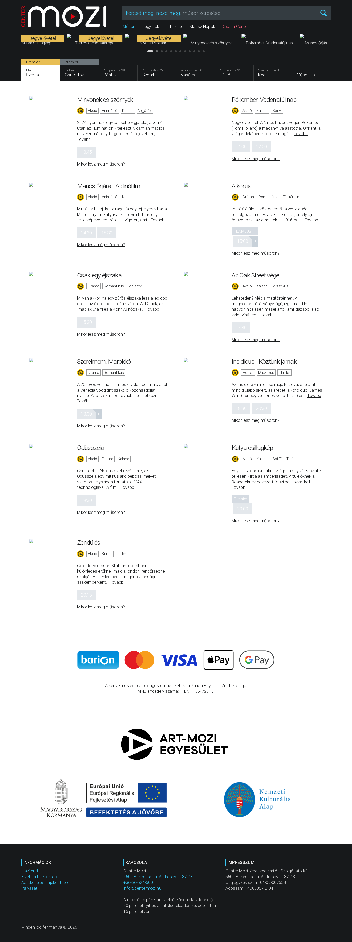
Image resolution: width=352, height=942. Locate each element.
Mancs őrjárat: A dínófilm (108, 186)
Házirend (29, 871)
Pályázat (29, 888)
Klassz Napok (202, 26)
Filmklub (174, 26)
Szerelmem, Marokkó (104, 361)
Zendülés (88, 542)
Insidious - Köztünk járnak (264, 361)
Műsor (129, 26)
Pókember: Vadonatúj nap (264, 99)
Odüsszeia (90, 447)
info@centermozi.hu (142, 888)
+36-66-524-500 (138, 882)
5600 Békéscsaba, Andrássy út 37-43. (158, 876)
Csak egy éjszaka (99, 275)
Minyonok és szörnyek (105, 99)
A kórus (241, 186)
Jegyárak (150, 26)
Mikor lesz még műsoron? (101, 164)
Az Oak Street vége (255, 275)
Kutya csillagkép (252, 447)
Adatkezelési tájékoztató (44, 882)
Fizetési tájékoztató (39, 876)
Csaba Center (236, 26)
